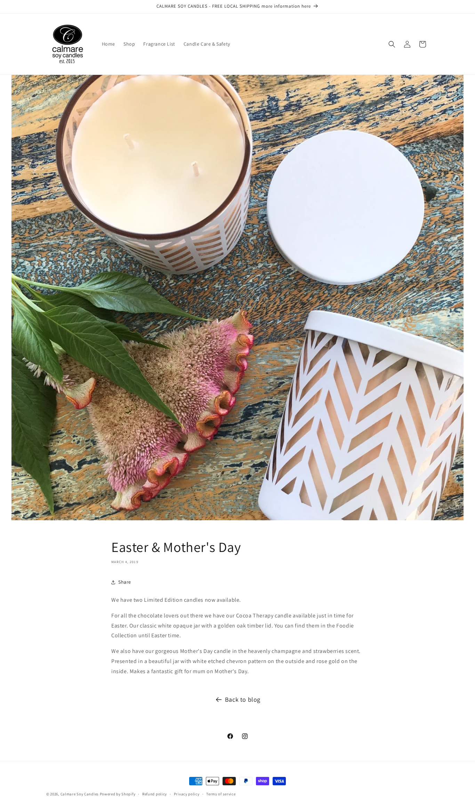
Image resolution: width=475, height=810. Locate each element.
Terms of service (220, 794)
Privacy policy (187, 794)
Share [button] (124, 582)
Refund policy (154, 794)
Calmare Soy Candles (80, 794)
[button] (392, 44)
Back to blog (242, 699)
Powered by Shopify (118, 794)
